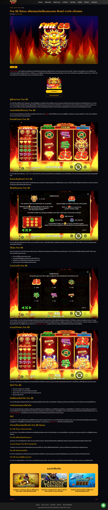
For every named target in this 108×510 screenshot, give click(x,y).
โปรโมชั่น (80, 2)
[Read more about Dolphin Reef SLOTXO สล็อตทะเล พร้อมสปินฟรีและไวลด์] (82, 481)
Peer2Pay (72, 2)
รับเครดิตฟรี (52, 505)
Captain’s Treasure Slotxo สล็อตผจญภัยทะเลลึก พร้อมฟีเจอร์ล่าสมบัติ (26, 490)
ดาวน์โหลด (65, 2)
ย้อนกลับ (12, 499)
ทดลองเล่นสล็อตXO (15, 413)
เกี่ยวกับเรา (59, 505)
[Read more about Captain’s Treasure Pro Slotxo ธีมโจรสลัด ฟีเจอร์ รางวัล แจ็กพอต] (54, 481)
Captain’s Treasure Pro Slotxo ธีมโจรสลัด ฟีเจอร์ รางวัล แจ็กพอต (54, 490)
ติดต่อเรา (86, 2)
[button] (103, 505)
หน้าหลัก (40, 2)
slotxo (46, 114)
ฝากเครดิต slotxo (41, 324)
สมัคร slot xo (53, 422)
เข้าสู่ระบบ (38, 505)
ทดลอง (12, 67)
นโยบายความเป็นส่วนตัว (67, 505)
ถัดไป (96, 499)
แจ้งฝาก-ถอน (56, 2)
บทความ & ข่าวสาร (45, 505)
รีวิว (16, 67)
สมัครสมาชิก (48, 2)
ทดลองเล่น (94, 2)
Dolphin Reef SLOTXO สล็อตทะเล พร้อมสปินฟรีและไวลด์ (82, 490)
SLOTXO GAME (17, 7)
